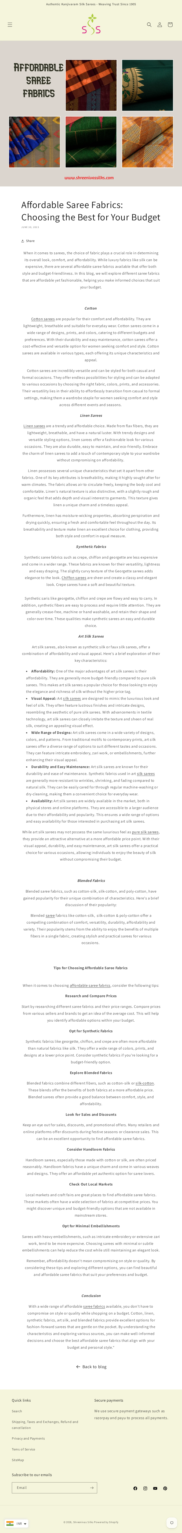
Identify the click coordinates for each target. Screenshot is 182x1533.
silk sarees (72, 698)
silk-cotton (145, 1083)
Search (17, 1411)
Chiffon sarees (74, 577)
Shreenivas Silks (83, 1522)
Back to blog (94, 1366)
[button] (10, 24)
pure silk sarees (145, 831)
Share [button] (30, 241)
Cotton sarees (43, 318)
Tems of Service (23, 1449)
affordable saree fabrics (90, 985)
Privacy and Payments (28, 1438)
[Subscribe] (91, 1487)
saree (50, 915)
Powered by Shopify (106, 1522)
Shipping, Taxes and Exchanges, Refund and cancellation (45, 1425)
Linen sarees (34, 425)
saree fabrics (94, 1306)
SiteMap (18, 1460)
